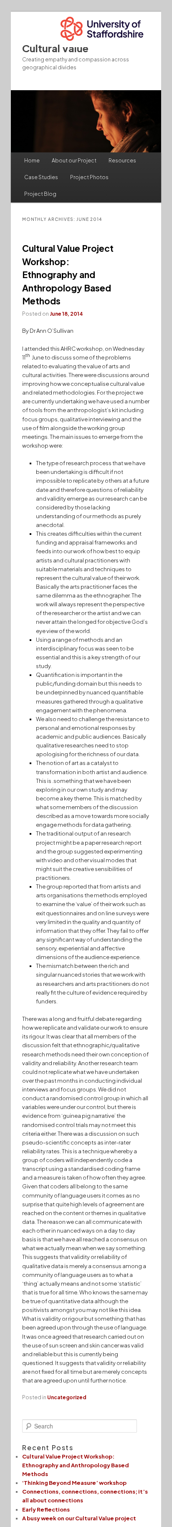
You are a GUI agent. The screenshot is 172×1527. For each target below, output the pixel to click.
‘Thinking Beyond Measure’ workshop (74, 1482)
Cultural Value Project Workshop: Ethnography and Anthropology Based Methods (68, 274)
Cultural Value (55, 48)
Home (32, 160)
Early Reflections (46, 1509)
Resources (122, 160)
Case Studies (41, 177)
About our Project (74, 160)
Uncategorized (66, 1397)
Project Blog (40, 194)
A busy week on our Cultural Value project (79, 1518)
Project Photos (89, 177)
